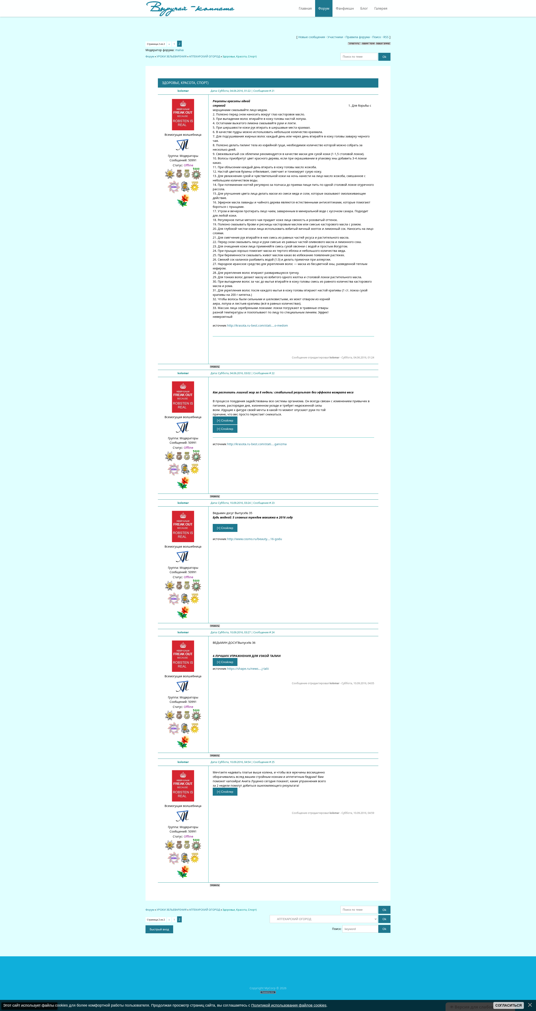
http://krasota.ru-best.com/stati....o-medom (257, 325)
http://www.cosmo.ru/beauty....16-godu (254, 539)
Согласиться (508, 1005)
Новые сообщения (311, 37)
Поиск (376, 37)
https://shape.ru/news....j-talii (248, 669)
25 (273, 762)
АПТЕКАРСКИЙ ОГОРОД (204, 56)
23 (273, 503)
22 (273, 373)
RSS (386, 37)
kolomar (183, 91)
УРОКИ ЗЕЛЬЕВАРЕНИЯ (172, 56)
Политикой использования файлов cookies (288, 1005)
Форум (150, 56)
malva (179, 50)
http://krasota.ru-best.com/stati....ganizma (257, 444)
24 (273, 632)
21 (273, 91)
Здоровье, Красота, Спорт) (240, 56)
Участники (335, 37)
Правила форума (357, 37)
